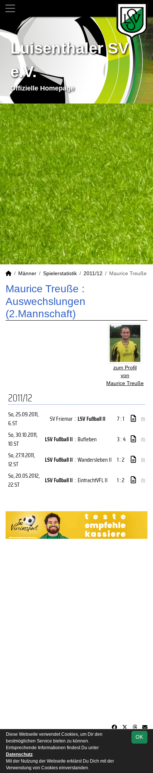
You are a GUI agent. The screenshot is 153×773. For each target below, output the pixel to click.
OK (139, 737)
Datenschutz (19, 754)
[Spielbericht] (133, 418)
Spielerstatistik (60, 273)
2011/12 (93, 273)
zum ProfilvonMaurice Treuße (125, 375)
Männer (27, 273)
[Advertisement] (76, 184)
